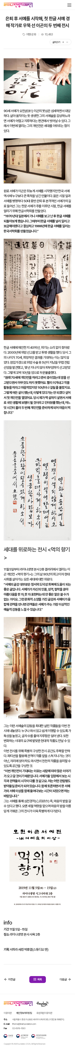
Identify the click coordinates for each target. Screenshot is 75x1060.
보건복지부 (22, 1036)
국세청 (8, 1036)
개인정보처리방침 (24, 1013)
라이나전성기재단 (18, 5)
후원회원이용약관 (44, 1013)
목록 (39, 979)
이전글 (11, 979)
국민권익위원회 (38, 1036)
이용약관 (7, 1013)
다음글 (63, 979)
